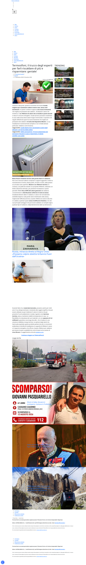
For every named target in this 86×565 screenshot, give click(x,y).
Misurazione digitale (19, 514)
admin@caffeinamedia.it (60, 522)
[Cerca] (12, 9)
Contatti (16, 512)
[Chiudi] (14, 12)
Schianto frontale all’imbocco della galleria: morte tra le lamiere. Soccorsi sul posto (63, 74)
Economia (17, 32)
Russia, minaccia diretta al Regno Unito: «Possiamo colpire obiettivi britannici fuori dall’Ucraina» (32, 254)
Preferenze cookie (19, 515)
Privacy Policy (15, 518)
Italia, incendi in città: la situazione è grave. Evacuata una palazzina (40, 361)
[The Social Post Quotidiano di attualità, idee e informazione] (49, 18)
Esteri (16, 27)
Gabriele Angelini (20, 74)
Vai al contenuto (15, 0)
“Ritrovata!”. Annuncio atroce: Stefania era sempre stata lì (63, 107)
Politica (16, 26)
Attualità (17, 30)
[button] (2, 562)
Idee (16, 24)
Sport (16, 35)
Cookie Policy (21, 518)
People (57, 114)
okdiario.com (40, 332)
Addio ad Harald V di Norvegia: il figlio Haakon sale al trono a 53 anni (40, 446)
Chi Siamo (17, 511)
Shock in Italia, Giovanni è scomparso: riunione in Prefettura (39, 403)
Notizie (16, 75)
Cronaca (17, 29)
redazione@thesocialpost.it (42, 530)
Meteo (57, 125)
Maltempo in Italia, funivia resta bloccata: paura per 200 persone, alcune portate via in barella (39, 488)
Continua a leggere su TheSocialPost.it (32, 335)
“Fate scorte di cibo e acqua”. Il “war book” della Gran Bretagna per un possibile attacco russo (64, 95)
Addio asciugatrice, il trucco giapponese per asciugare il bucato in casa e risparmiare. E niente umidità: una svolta (30, 134)
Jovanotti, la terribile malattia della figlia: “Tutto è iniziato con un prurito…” (64, 117)
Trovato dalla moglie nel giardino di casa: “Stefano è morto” (64, 85)
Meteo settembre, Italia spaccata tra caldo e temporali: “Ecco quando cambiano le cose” (64, 128)
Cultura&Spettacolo (19, 34)
